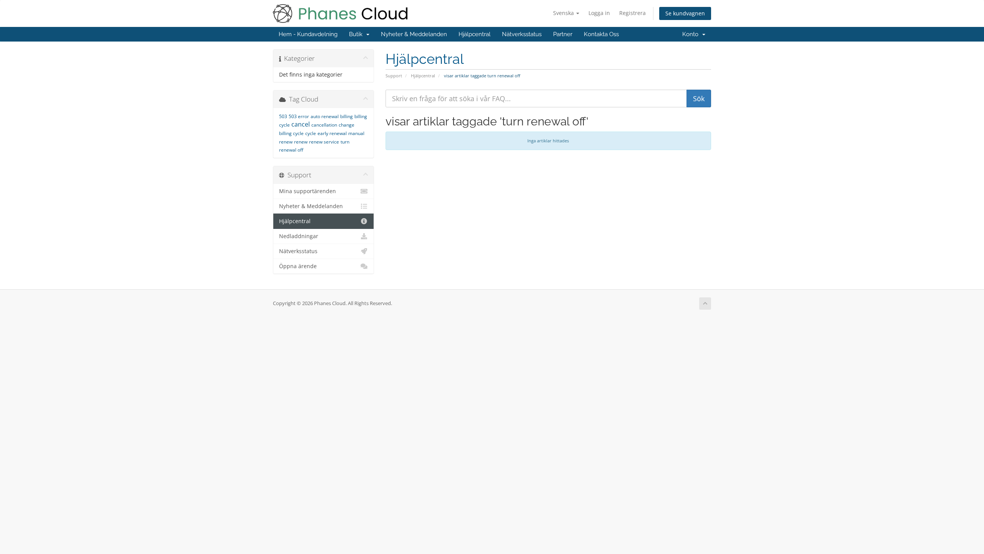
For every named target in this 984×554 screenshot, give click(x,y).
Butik (357, 34)
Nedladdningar (298, 236)
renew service (324, 141)
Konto (691, 34)
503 (283, 116)
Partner (562, 34)
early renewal (332, 133)
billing (346, 116)
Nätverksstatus (522, 34)
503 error (299, 116)
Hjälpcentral (474, 34)
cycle (310, 133)
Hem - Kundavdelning (308, 34)
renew (301, 141)
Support (394, 75)
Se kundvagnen (685, 13)
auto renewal (325, 116)
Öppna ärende (298, 266)
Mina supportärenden (307, 191)
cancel (300, 124)
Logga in (599, 13)
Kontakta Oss (601, 34)
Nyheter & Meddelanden (414, 34)
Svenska (564, 13)
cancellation (324, 125)
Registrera (632, 13)
